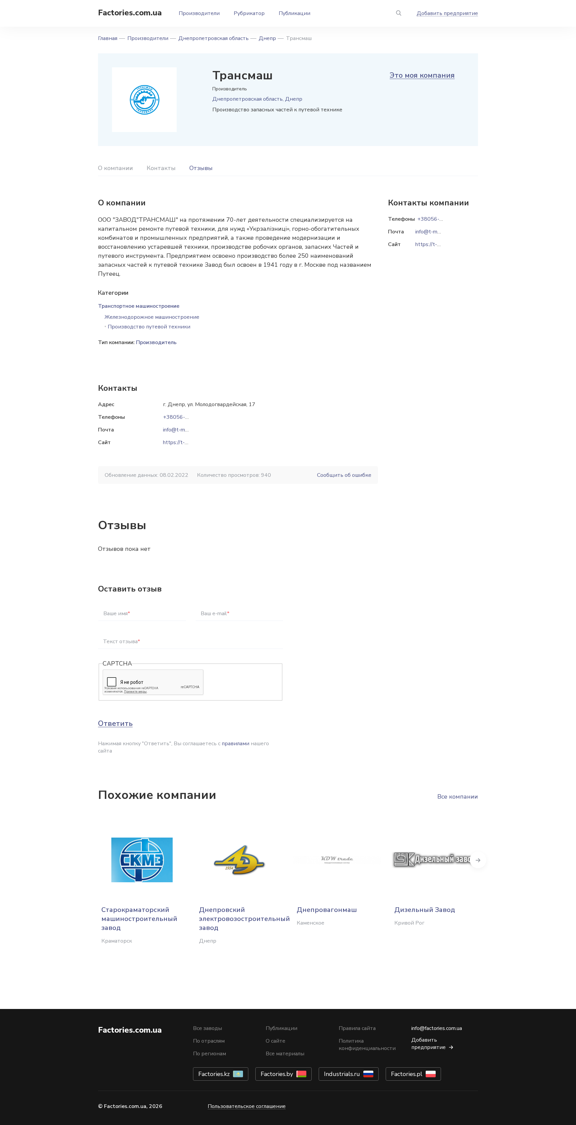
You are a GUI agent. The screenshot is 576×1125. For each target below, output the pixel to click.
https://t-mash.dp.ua (186, 442)
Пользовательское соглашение (247, 1106)
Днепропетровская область (213, 38)
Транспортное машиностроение (138, 306)
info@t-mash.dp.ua (184, 429)
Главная (107, 38)
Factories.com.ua (130, 12)
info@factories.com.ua (436, 1028)
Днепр (267, 38)
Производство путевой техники (149, 326)
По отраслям (209, 1041)
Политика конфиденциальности (367, 1044)
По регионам (209, 1053)
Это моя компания (422, 75)
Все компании (457, 797)
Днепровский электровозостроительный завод (244, 918)
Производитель (156, 342)
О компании (115, 168)
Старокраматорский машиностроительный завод (139, 918)
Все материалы (285, 1053)
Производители (199, 13)
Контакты (161, 168)
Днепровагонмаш (327, 909)
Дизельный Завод (424, 909)
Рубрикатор (249, 13)
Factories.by (277, 1074)
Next (478, 860)
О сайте (275, 1041)
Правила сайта (357, 1028)
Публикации (294, 13)
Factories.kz (214, 1074)
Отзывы (201, 168)
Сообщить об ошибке (344, 475)
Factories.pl (406, 1074)
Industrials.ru (342, 1074)
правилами (235, 743)
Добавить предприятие (447, 13)
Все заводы (207, 1028)
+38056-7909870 (185, 417)
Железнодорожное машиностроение (152, 317)
